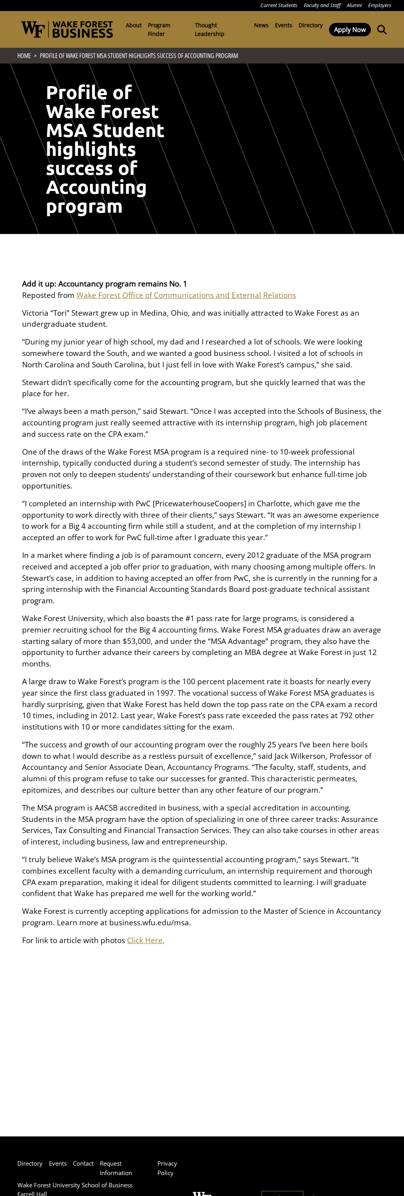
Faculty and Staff (322, 5)
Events (58, 1163)
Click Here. (146, 940)
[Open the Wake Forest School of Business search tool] (380, 29)
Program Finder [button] (159, 29)
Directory (311, 25)
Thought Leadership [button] (209, 29)
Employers (379, 5)
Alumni (354, 5)
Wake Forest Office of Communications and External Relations (186, 295)
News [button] (261, 25)
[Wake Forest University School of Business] (66, 29)
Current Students (278, 5)
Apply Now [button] (350, 29)
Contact (83, 1163)
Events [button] (283, 25)
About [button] (134, 25)
